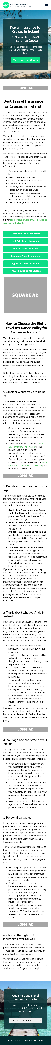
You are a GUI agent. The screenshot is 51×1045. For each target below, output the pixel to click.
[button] (46, 5)
